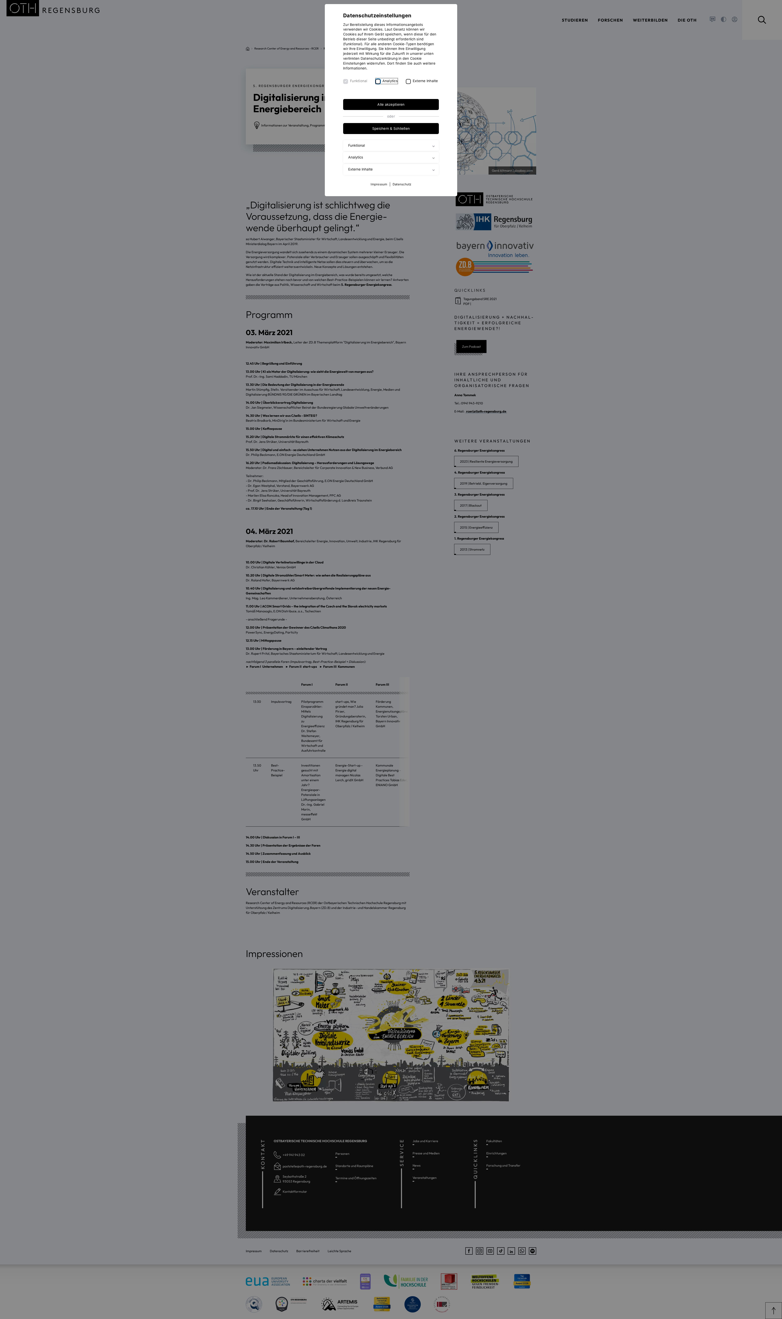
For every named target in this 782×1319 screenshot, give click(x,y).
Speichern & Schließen (391, 129)
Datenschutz (402, 184)
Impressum (379, 184)
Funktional (358, 81)
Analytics (390, 81)
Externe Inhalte (425, 81)
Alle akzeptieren (390, 104)
